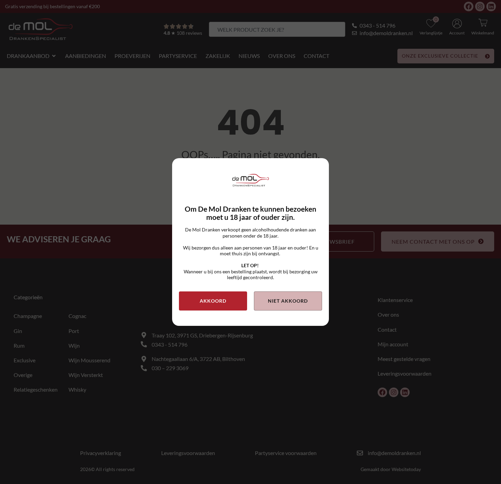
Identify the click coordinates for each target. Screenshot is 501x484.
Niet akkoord (288, 301)
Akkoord (213, 301)
